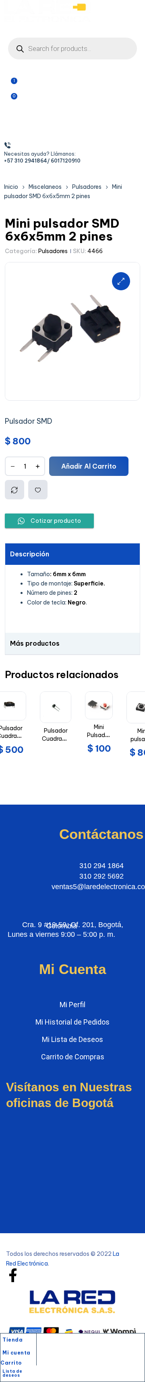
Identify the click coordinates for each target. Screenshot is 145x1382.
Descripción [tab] (29, 554)
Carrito (11, 1363)
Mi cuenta (16, 1353)
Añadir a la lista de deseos (38, 489)
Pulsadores (53, 251)
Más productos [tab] (35, 643)
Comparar (14, 489)
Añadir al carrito (88, 466)
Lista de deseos (12, 1373)
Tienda (12, 1340)
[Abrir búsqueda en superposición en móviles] (72, 48)
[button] (121, 281)
